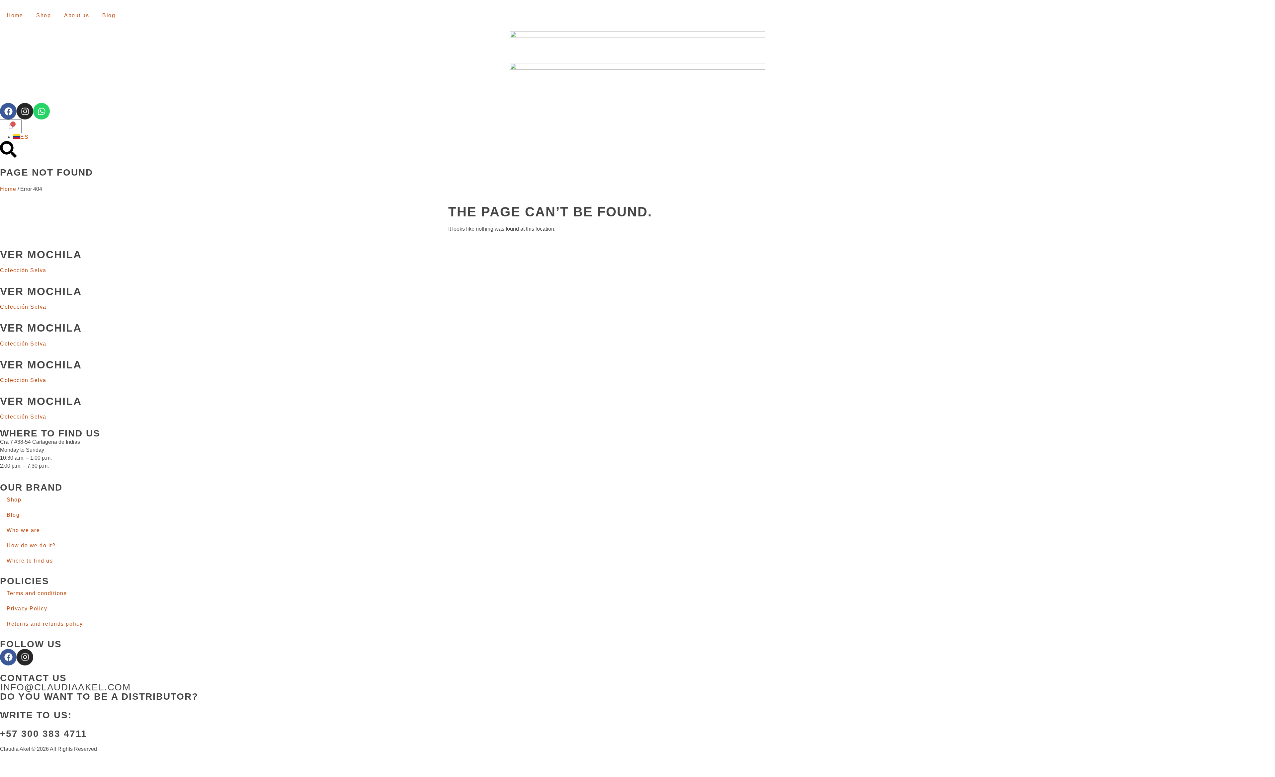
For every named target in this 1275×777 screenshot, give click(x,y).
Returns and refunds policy (45, 624)
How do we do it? (31, 545)
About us (76, 15)
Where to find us (30, 561)
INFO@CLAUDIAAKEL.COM (65, 687)
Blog (108, 15)
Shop (43, 15)
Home (15, 15)
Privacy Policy (27, 608)
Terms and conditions (37, 593)
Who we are (23, 530)
